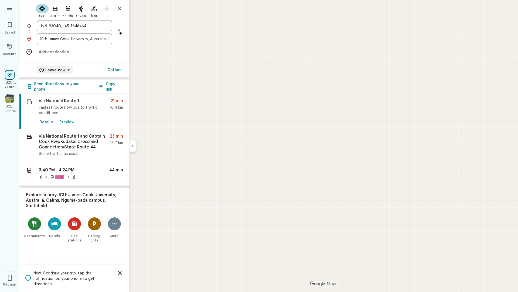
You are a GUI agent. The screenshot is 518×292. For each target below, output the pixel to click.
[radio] (42, 10)
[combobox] (74, 26)
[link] (74, 111)
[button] (74, 146)
